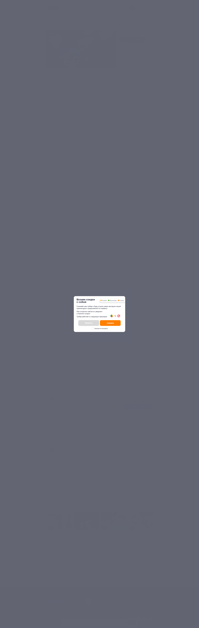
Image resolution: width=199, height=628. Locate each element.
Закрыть (89, 323)
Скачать (110, 323)
